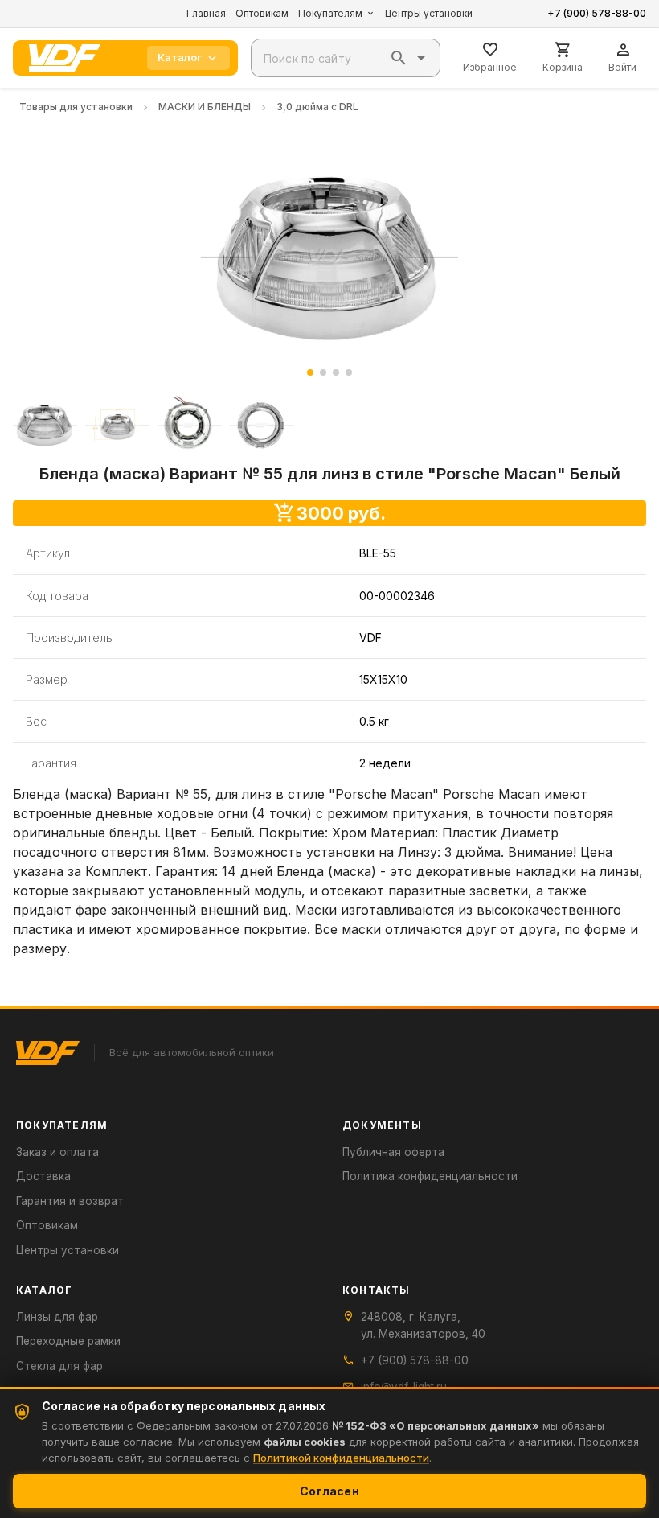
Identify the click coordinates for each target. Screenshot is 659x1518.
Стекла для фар (59, 1366)
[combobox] (345, 58)
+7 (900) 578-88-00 (596, 13)
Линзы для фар (57, 1316)
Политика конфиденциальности (430, 1176)
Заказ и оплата (57, 1152)
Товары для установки (76, 107)
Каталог (180, 57)
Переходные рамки (68, 1341)
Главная (206, 13)
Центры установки (429, 13)
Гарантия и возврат (70, 1201)
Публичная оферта (393, 1152)
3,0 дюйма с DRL (317, 107)
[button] (398, 58)
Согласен (329, 1491)
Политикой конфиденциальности (341, 1457)
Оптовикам (262, 13)
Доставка (43, 1176)
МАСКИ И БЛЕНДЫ (204, 107)
